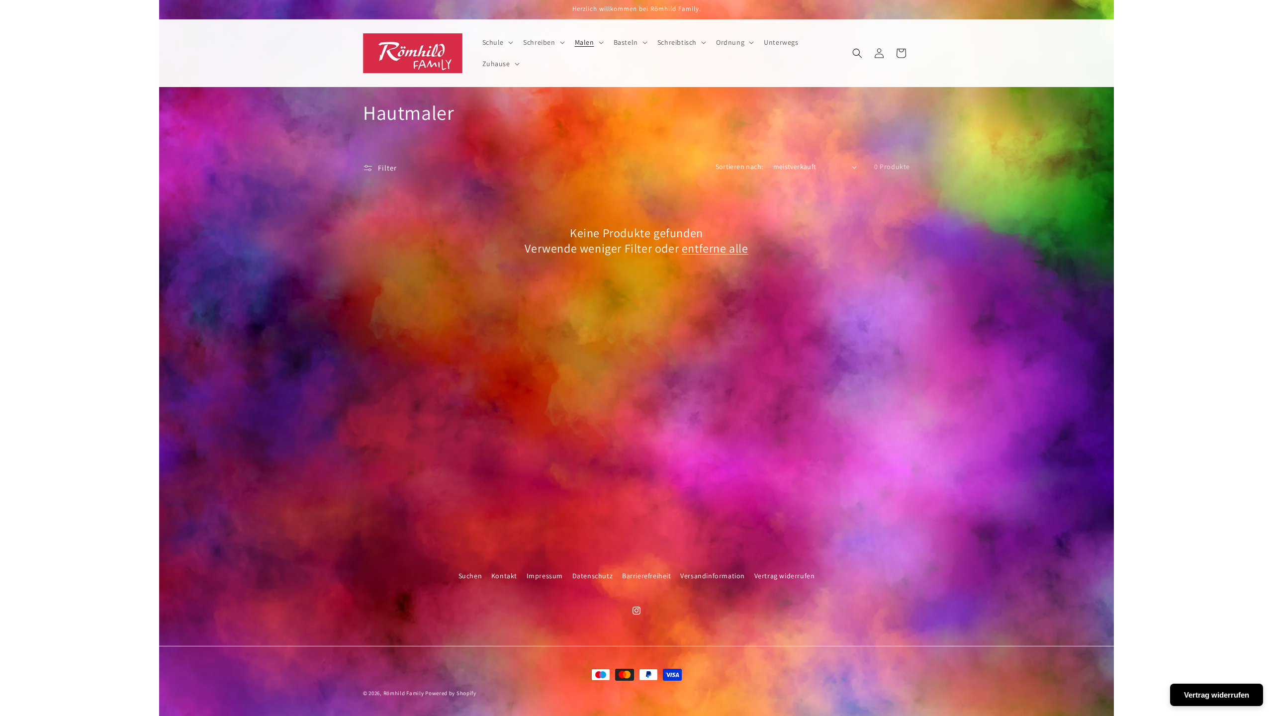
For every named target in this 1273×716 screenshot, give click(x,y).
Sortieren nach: (739, 166)
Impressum (545, 575)
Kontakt (504, 575)
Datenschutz (592, 575)
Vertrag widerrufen (784, 575)
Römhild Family (403, 693)
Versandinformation (712, 575)
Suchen (470, 575)
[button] (497, 42)
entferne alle (715, 248)
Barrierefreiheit (646, 575)
